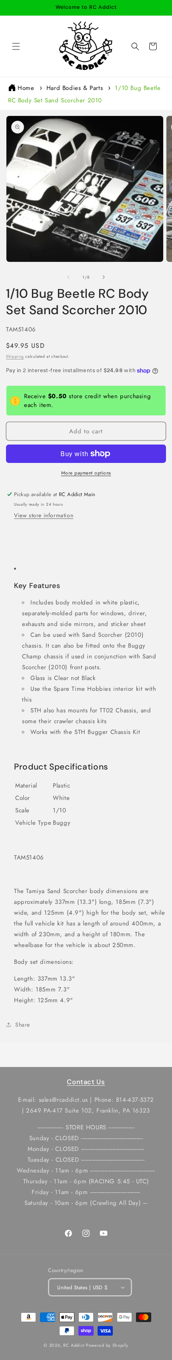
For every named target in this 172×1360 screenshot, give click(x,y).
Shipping (15, 356)
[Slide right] (103, 277)
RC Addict (73, 1345)
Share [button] (22, 1025)
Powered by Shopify (107, 1345)
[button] (16, 46)
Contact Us (86, 1081)
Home (26, 88)
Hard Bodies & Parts (74, 88)
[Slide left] (68, 277)
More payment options (86, 473)
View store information (43, 515)
